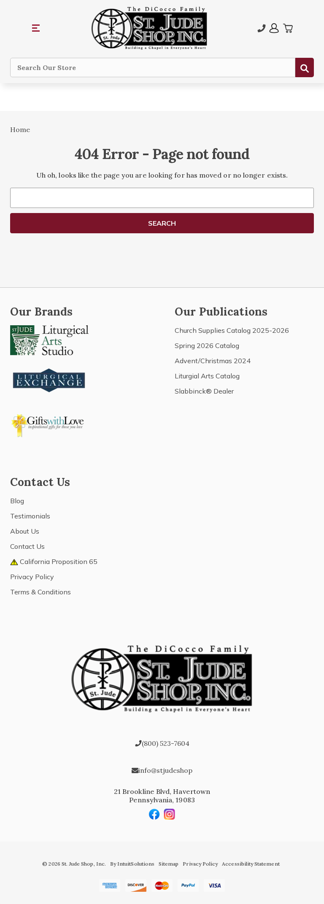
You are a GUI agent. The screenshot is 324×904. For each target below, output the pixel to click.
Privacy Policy (32, 576)
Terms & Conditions (40, 592)
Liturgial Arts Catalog (207, 376)
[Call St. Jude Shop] (261, 28)
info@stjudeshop (165, 770)
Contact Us (27, 546)
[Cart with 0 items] (288, 28)
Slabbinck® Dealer (204, 391)
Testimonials (30, 516)
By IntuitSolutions (132, 864)
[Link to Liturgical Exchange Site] (49, 379)
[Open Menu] (36, 28)
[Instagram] (169, 814)
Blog (17, 501)
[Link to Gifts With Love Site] (49, 424)
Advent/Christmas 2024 (213, 360)
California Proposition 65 (57, 561)
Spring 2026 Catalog (207, 345)
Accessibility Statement (250, 864)
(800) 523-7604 (165, 743)
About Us (24, 531)
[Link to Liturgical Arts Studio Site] (49, 339)
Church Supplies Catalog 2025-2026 (232, 330)
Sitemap (168, 864)
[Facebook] (154, 814)
